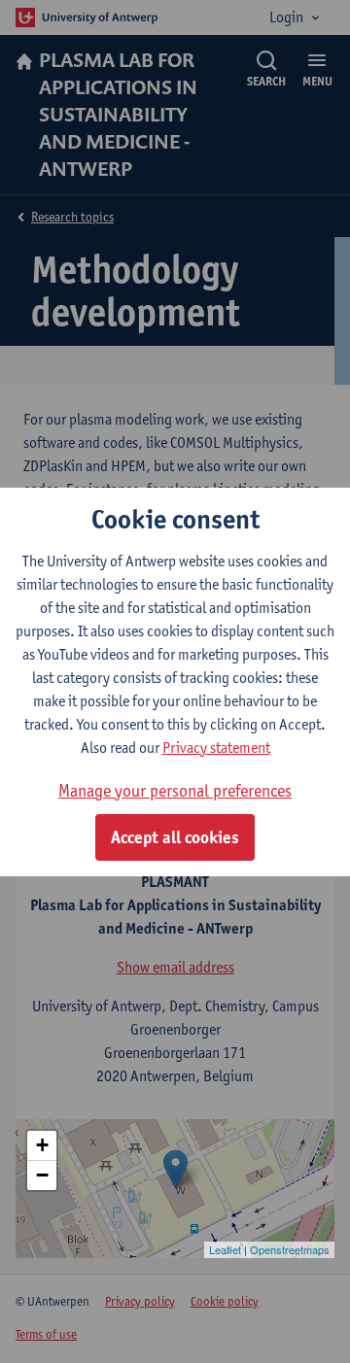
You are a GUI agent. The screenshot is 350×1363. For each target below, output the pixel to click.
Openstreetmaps (290, 1249)
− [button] (42, 1175)
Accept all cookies (175, 837)
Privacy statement (216, 747)
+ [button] (42, 1145)
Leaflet (225, 1249)
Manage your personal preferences (175, 790)
